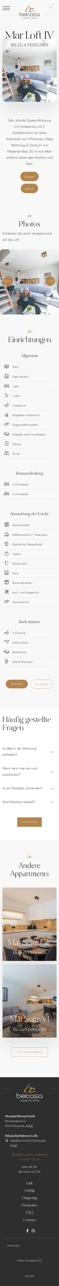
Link (29, 1183)
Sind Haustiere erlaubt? (18, 802)
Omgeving (29, 1198)
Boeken (29, 176)
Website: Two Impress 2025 (29, 1261)
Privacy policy (14, 1246)
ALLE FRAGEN (29, 822)
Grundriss (41, 684)
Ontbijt (29, 1191)
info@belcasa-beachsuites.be (29, 1154)
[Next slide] (50, 281)
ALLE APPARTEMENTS (29, 1052)
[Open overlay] (6, 8)
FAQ (29, 1213)
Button (29, 188)
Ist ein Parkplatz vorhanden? (22, 788)
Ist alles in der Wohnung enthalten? (19, 751)
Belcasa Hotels (29, 1276)
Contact (29, 1220)
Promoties (29, 1205)
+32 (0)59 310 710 (29, 1159)
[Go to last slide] (8, 281)
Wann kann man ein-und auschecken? (19, 771)
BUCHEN (17, 684)
